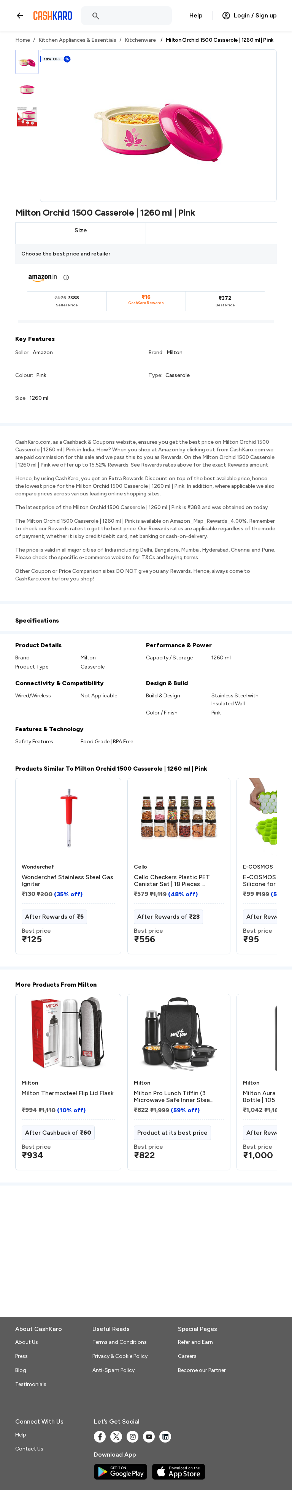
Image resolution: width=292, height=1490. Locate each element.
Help (196, 15)
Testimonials (30, 1384)
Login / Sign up (255, 15)
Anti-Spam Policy (113, 1370)
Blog (20, 1370)
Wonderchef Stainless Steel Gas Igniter (67, 881)
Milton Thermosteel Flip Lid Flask (68, 1093)
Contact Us (29, 1449)
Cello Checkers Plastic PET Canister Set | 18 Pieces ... (172, 881)
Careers (187, 1356)
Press (21, 1356)
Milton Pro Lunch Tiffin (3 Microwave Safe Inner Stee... (173, 1097)
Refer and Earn (195, 1342)
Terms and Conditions (119, 1342)
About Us (26, 1342)
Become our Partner (202, 1370)
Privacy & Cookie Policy (120, 1356)
